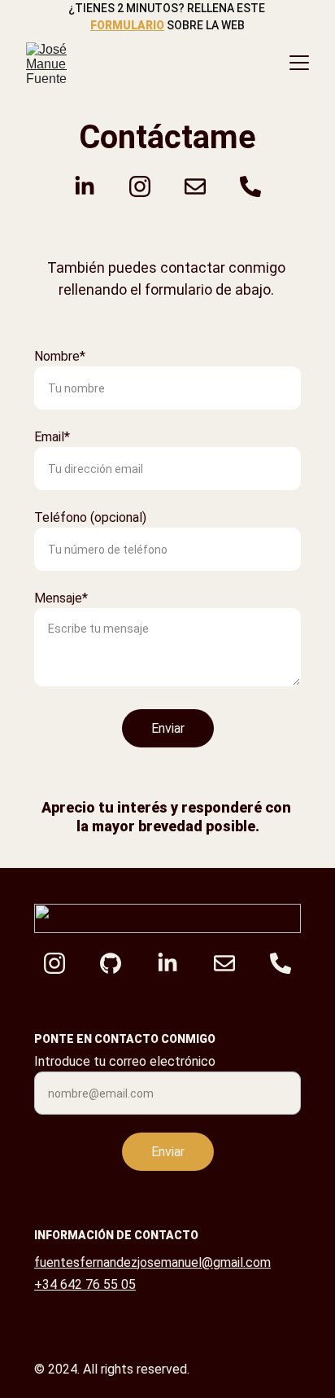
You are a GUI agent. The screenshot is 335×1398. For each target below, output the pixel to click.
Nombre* (59, 356)
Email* (52, 437)
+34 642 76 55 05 (85, 1284)
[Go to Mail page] (203, 186)
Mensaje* (61, 598)
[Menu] (299, 62)
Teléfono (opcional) (90, 517)
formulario (127, 25)
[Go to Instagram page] (148, 186)
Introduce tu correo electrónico (124, 1061)
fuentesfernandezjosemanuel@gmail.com (152, 1262)
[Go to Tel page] (250, 186)
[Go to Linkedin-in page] (92, 186)
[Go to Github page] (118, 963)
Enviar (168, 728)
